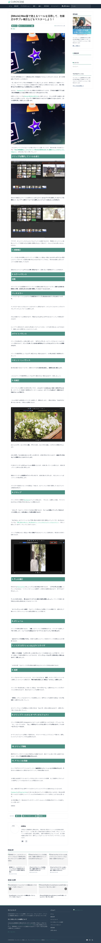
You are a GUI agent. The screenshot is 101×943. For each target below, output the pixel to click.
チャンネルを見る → (78, 86)
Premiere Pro (20, 90)
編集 (40, 6)
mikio (13, 28)
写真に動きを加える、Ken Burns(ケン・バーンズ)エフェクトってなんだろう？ (38, 522)
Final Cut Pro (20, 586)
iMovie (18, 816)
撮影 (34, 6)
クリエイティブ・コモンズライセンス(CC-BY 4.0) (21, 924)
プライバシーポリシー (55, 924)
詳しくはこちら (11, 931)
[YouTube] (87, 940)
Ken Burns (26, 500)
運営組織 (52, 927)
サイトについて (54, 6)
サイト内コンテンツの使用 (56, 922)
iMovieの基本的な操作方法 (31, 96)
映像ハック (43, 816)
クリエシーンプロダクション (51, 939)
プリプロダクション (25, 6)
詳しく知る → (76, 45)
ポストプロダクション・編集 (30, 816)
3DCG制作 (46, 6)
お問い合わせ (66, 6)
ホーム (10, 6)
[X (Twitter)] (92, 940)
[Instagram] (89, 940)
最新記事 (16, 6)
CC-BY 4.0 (38, 939)
